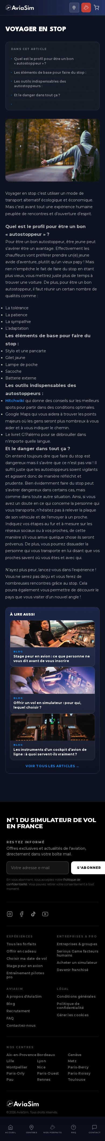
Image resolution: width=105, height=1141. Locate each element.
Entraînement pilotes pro (25, 975)
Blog (10, 1004)
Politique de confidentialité (70, 1006)
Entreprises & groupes (77, 944)
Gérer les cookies (73, 1015)
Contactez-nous (21, 1025)
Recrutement (18, 1011)
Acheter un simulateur (77, 963)
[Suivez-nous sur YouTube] (45, 914)
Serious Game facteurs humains (77, 953)
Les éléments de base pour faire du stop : (50, 72)
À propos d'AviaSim (23, 996)
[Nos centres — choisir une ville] (74, 7)
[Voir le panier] (96, 7)
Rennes (43, 1080)
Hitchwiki (14, 400)
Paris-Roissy (79, 1073)
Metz (72, 1061)
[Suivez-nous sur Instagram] (9, 914)
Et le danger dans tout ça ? (37, 95)
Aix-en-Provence (21, 1055)
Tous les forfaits (21, 944)
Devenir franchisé (72, 970)
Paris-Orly (15, 1073)
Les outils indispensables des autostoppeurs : (40, 83)
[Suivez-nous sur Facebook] (21, 914)
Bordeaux (46, 1055)
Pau (10, 1080)
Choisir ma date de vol (26, 959)
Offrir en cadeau (21, 951)
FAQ (10, 1018)
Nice (41, 1067)
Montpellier (16, 1067)
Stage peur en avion (24, 966)
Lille (10, 1061)
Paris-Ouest (48, 1073)
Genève (74, 1055)
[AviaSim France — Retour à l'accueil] (19, 7)
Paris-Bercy (78, 1067)
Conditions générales (76, 996)
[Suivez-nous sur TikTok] (33, 914)
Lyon (41, 1061)
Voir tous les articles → (52, 766)
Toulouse (76, 1080)
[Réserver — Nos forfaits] (86, 7)
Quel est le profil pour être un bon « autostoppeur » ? (44, 61)
